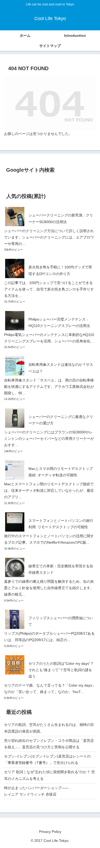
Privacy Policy (50, 831)
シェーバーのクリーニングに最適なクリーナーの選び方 (60, 420)
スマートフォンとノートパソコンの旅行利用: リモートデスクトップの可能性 (60, 523)
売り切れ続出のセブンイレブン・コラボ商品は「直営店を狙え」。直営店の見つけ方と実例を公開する (49, 743)
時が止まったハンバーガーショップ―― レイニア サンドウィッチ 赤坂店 (50, 791)
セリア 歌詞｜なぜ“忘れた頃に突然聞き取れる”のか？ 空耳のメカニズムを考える (49, 775)
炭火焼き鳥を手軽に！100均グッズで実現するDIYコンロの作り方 (60, 270)
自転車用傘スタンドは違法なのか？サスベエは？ (60, 367)
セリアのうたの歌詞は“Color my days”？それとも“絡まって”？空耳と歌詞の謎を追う (61, 669)
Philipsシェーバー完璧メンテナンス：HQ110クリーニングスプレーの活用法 (59, 322)
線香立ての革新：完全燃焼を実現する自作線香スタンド (60, 569)
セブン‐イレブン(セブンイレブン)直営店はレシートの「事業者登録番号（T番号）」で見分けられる (47, 759)
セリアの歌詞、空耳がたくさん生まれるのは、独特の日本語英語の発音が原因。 (49, 728)
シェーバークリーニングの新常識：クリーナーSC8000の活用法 (60, 218)
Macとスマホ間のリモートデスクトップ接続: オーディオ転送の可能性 (60, 472)
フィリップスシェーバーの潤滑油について (60, 621)
